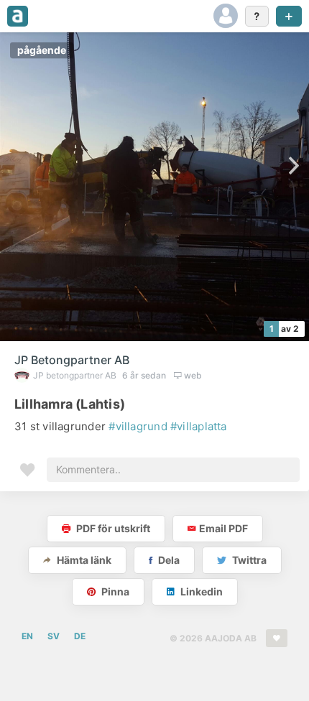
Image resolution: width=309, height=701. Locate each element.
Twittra (248, 560)
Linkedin (200, 591)
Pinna (114, 591)
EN (27, 636)
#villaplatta (198, 426)
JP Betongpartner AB (71, 360)
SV (53, 636)
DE (80, 636)
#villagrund (138, 426)
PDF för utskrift (112, 528)
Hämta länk (83, 560)
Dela (168, 560)
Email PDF (223, 528)
